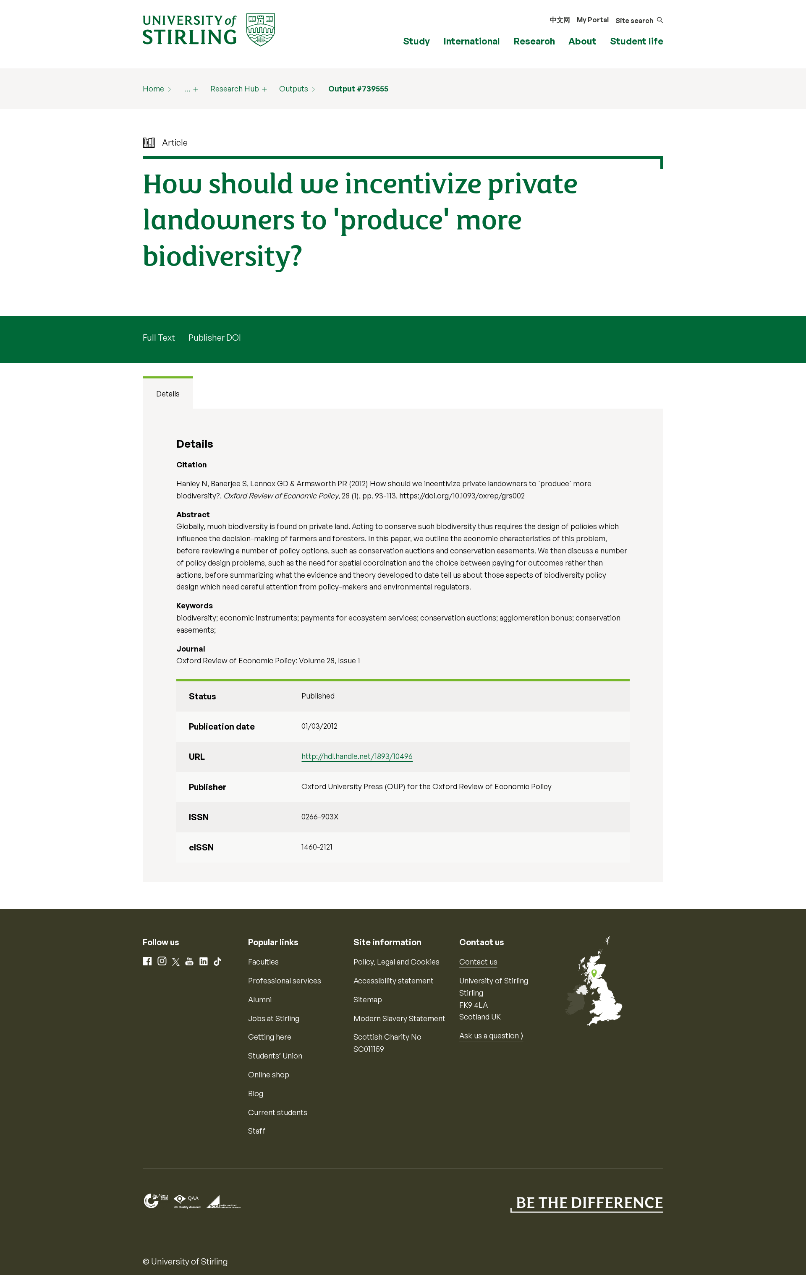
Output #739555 (358, 88)
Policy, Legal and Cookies (396, 961)
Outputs (293, 88)
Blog (255, 1093)
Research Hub (234, 88)
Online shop (268, 1074)
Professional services (284, 980)
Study (416, 41)
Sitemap (367, 999)
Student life (636, 41)
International (471, 41)
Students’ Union (275, 1055)
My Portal (593, 20)
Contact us (478, 961)
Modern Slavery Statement (399, 1018)
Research (534, 41)
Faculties (263, 961)
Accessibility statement (393, 980)
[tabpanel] (403, 645)
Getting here (269, 1036)
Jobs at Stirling (273, 1018)
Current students (277, 1112)
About (582, 41)
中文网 (560, 20)
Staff (257, 1130)
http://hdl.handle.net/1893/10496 (357, 756)
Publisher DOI (214, 337)
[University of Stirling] (209, 29)
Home (153, 88)
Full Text (159, 337)
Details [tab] (168, 393)
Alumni (260, 999)
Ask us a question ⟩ (491, 1035)
